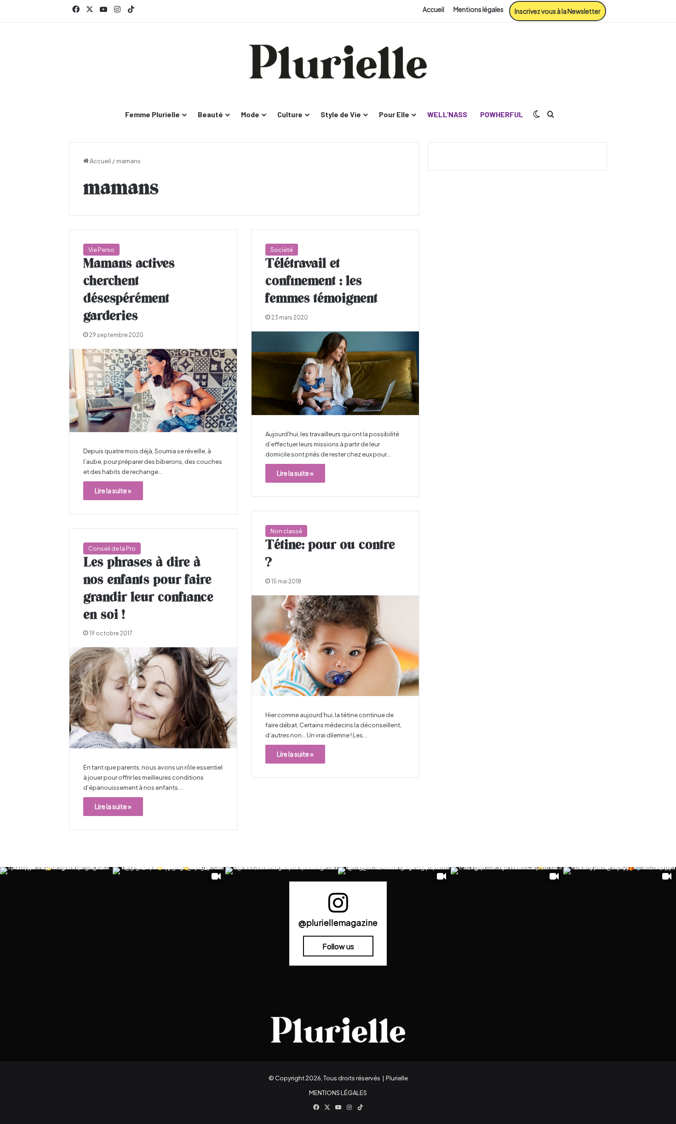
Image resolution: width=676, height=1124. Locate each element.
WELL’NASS (447, 114)
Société (281, 249)
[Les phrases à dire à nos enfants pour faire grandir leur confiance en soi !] (153, 697)
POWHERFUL (501, 114)
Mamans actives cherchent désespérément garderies (129, 290)
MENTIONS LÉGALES (338, 1092)
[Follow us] (338, 906)
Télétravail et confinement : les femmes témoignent (321, 281)
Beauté (210, 114)
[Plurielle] (338, 61)
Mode (250, 114)
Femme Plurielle (152, 114)
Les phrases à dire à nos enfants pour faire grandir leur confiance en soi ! (148, 588)
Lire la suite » (113, 490)
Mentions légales (478, 9)
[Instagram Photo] (56, 923)
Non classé (286, 531)
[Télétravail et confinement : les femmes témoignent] (335, 373)
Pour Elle (394, 114)
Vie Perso (101, 249)
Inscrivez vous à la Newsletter (558, 11)
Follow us (338, 946)
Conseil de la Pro (112, 548)
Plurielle (397, 1078)
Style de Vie (341, 114)
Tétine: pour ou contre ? (330, 554)
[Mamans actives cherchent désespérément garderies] (153, 391)
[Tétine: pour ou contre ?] (335, 645)
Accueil (433, 9)
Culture (290, 114)
